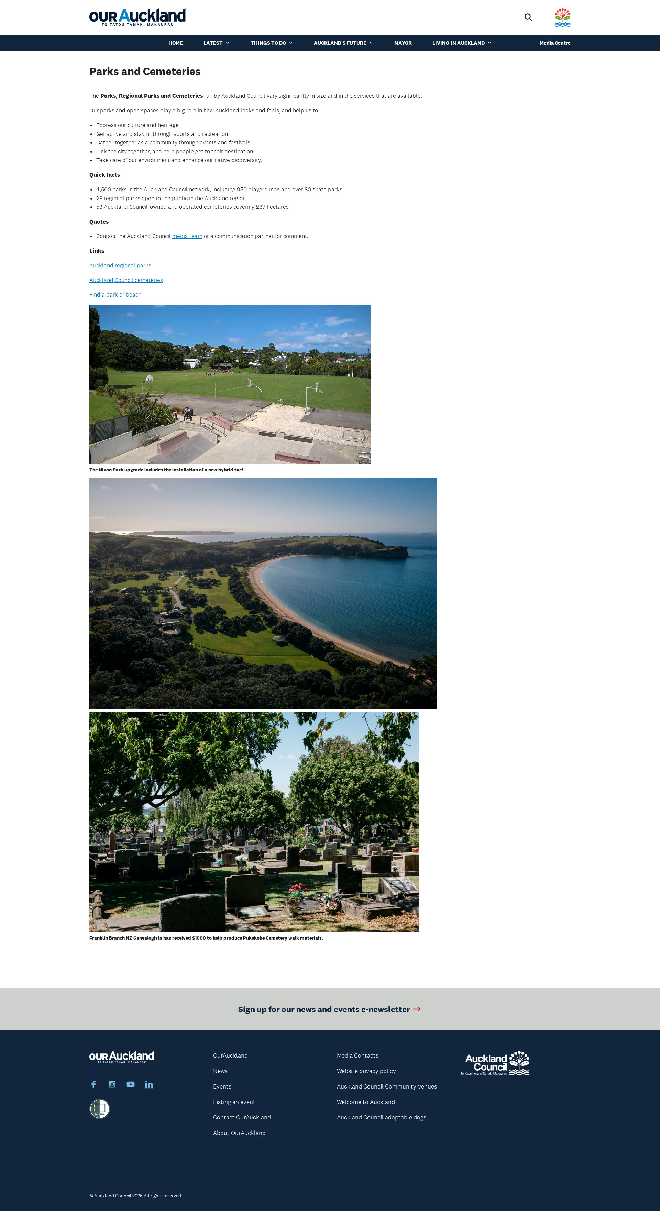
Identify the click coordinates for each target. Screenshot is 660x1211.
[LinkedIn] (149, 1085)
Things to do (268, 43)
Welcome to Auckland (366, 1102)
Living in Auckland (458, 43)
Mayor (403, 43)
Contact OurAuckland (242, 1117)
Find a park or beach (115, 294)
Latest (213, 43)
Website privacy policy (366, 1071)
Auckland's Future (340, 43)
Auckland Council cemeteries (126, 280)
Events (222, 1086)
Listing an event (234, 1102)
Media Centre (555, 43)
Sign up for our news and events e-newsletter (324, 1009)
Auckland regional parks (120, 265)
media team (187, 236)
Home (175, 43)
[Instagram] (112, 1085)
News (220, 1071)
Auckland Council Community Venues (387, 1086)
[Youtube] (130, 1085)
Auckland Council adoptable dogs (381, 1117)
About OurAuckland (239, 1133)
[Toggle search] (528, 17)
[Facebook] (93, 1085)
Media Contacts (357, 1055)
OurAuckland (230, 1055)
